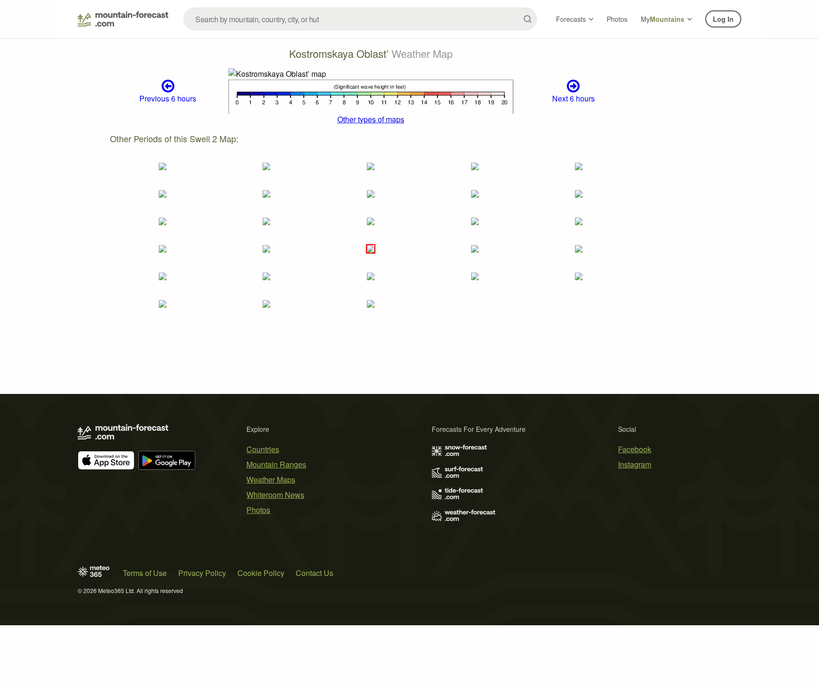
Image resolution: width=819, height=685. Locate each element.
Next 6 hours (573, 98)
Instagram (634, 464)
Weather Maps (270, 479)
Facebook (634, 449)
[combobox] (360, 19)
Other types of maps (370, 119)
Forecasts (571, 19)
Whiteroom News (275, 494)
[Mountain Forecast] (123, 19)
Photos (617, 19)
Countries (262, 449)
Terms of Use (145, 572)
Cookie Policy (260, 572)
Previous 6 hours (167, 98)
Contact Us (314, 572)
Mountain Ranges (276, 464)
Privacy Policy (202, 572)
